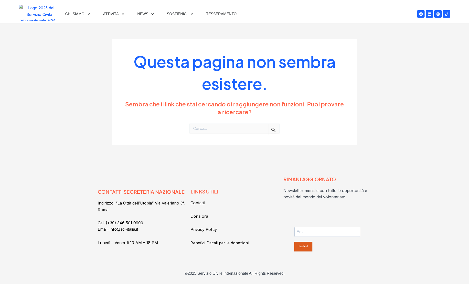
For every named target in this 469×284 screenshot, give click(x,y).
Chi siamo (75, 14)
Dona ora (199, 216)
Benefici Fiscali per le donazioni (220, 242)
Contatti (198, 202)
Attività (111, 14)
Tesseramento (221, 14)
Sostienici (177, 14)
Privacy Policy (204, 229)
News (142, 14)
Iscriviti (303, 246)
